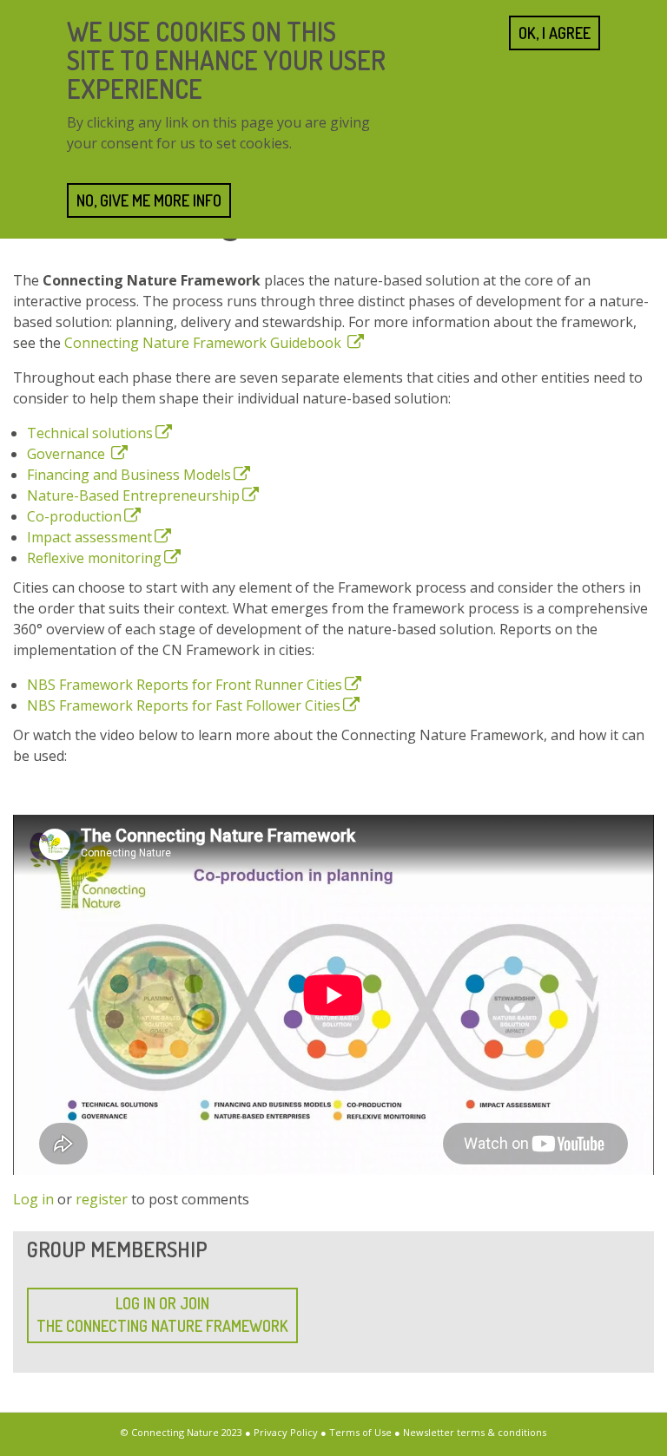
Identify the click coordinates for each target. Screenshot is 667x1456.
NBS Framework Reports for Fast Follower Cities (183, 705)
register (102, 1199)
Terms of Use (360, 1432)
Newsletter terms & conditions (474, 1432)
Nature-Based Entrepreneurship (133, 495)
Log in (33, 1199)
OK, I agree (554, 33)
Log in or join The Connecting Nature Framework (162, 1314)
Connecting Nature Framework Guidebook (204, 342)
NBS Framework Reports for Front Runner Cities (184, 684)
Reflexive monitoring (94, 557)
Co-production (74, 516)
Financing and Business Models (129, 474)
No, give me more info (148, 200)
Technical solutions (90, 433)
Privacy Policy (286, 1432)
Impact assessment (89, 537)
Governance (68, 453)
